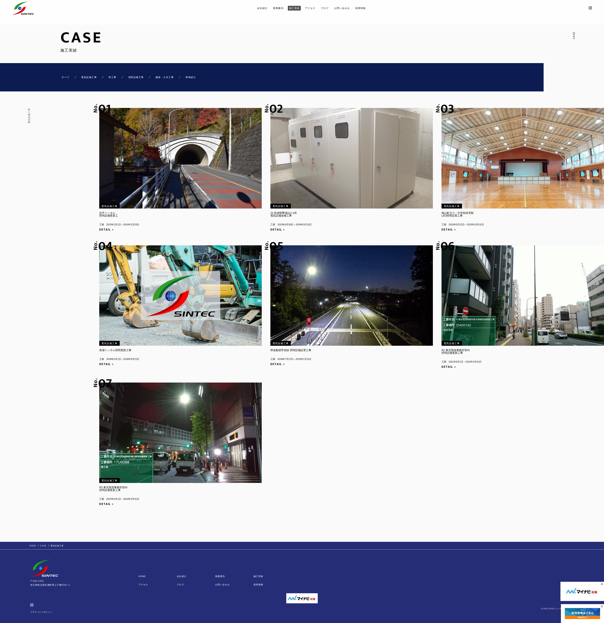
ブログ (325, 8)
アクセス (310, 8)
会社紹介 (262, 8)
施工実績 (294, 8)
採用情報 (360, 8)
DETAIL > (106, 229)
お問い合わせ (342, 8)
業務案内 (278, 8)
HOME (142, 576)
